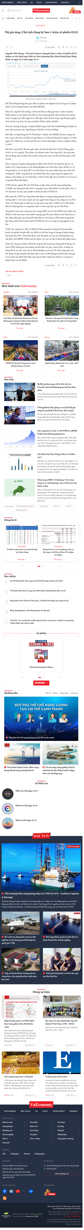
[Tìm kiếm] (9, 10)
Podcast (55, 693)
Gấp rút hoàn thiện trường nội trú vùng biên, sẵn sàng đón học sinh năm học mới (19, 976)
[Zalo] (31, 1191)
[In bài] (7, 47)
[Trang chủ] (3, 18)
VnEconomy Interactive (56, 1076)
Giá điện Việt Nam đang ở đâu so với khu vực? (56, 455)
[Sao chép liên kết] (71, 47)
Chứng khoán (7, 2)
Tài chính (29, 18)
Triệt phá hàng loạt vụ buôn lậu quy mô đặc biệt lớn (61, 974)
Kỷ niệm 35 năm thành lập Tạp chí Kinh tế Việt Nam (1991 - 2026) (61, 1022)
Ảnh (4, 1153)
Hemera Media (36, 1213)
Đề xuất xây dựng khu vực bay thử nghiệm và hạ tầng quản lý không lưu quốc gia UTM (19, 940)
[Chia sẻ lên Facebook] (59, 47)
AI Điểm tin (41, 783)
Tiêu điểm (11, 18)
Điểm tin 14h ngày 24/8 (27, 791)
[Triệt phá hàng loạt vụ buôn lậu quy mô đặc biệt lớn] (62, 958)
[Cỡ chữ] (11, 47)
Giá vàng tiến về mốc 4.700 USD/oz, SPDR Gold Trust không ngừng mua (57, 432)
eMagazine (74, 693)
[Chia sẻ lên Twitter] (63, 47)
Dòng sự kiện (41, 991)
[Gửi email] (67, 47)
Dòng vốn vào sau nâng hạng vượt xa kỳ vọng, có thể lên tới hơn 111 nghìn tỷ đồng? (57, 551)
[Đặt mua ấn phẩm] (75, 10)
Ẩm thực (47, 337)
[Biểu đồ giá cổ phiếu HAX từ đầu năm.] (41, 64)
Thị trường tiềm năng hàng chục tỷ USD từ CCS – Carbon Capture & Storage (40, 895)
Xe (32, 2)
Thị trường (64, 18)
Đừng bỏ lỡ (10, 520)
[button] (39, 565)
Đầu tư (20, 18)
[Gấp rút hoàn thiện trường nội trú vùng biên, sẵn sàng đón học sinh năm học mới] (21, 958)
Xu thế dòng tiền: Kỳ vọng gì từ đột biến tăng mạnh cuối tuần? (36, 580)
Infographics (64, 693)
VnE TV (39, 2)
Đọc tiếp (9, 379)
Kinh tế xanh (51, 18)
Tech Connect (51, 2)
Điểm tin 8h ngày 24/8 (26, 820)
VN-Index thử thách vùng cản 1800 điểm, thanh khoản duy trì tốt (38, 590)
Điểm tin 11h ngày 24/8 (26, 805)
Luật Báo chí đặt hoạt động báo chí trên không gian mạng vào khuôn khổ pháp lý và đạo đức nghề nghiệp (20, 321)
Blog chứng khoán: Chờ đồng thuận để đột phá (30, 610)
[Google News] (50, 47)
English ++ (65, 2)
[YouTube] (18, 1191)
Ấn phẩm (41, 633)
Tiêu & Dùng (22, 2)
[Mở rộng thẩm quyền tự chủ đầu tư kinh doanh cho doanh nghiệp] (62, 922)
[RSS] (4, 1198)
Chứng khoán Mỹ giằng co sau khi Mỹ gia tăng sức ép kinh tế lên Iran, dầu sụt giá (56, 409)
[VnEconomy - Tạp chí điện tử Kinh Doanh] (41, 1104)
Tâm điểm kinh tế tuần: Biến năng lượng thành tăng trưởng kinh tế (21, 768)
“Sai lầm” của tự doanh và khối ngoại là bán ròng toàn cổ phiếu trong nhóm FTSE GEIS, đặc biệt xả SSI (42, 621)
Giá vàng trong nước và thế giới (18, 1076)
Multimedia (11, 693)
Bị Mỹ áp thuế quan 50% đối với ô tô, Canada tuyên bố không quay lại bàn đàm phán (56, 387)
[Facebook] (4, 1191)
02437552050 (51, 1168)
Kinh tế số (40, 18)
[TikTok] (24, 1191)
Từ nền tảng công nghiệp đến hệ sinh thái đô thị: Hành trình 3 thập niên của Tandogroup (59, 770)
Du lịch (47, 292)
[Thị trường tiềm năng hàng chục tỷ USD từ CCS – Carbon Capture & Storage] (41, 866)
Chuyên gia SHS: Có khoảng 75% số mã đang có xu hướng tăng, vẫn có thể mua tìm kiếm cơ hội (57, 483)
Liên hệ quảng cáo (62, 1173)
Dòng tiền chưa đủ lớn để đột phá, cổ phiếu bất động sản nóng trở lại (39, 600)
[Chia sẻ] (75, 47)
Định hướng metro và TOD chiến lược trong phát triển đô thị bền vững (19, 1023)
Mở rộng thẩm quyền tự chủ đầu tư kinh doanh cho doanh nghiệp (60, 938)
